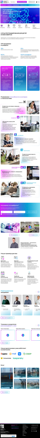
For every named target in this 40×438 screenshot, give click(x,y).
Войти (39, 1)
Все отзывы (5, 342)
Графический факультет (15, 428)
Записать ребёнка (22, 1)
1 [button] (17, 22)
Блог (23, 434)
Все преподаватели (8, 317)
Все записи (5, 392)
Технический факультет (15, 426)
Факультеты (3, 5)
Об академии (31, 5)
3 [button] (20, 22)
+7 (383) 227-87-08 (31, 1)
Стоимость (9, 5)
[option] (20, 15)
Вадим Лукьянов (36, 306)
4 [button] (22, 22)
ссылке (10, 436)
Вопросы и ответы (24, 5)
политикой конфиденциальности (10, 213)
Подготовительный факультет (14, 425)
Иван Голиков (3, 306)
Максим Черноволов (26, 306)
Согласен (13, 436)
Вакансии (24, 431)
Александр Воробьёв (15, 306)
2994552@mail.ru (34, 427)
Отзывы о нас (34, 235)
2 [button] (19, 22)
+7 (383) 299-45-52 (31, 2)
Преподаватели (16, 5)
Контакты (37, 5)
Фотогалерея (25, 432)
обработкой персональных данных (19, 213)
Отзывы (24, 430)
